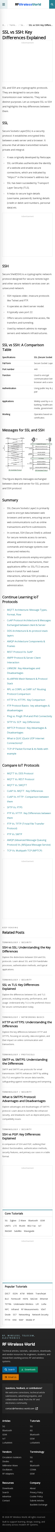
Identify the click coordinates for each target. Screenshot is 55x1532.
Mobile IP (30, 1319)
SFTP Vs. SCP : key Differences (23, 722)
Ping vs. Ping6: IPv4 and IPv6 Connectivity (29, 716)
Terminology (13, 25)
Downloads (7, 1488)
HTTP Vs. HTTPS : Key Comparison (26, 699)
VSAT (43, 1309)
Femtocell (15, 1298)
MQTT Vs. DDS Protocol (20, 773)
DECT (7, 1293)
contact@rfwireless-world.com (19, 1408)
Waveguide (29, 1231)
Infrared (15, 1309)
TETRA (8, 1304)
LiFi (37, 1304)
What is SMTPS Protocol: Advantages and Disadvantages (24, 1099)
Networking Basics (32, 1017)
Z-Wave (22, 1220)
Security (23, 25)
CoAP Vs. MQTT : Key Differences (25, 791)
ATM (22, 1293)
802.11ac (31, 1225)
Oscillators (7, 1469)
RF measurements (30, 1309)
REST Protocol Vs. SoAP (20, 652)
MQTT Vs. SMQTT (17, 785)
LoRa (43, 1304)
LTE (15, 1225)
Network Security (40, 1314)
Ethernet (44, 1298)
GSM (42, 1220)
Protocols (28, 1054)
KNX (14, 1319)
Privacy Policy (36, 1492)
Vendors (7, 1451)
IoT (40, 1225)
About (33, 1488)
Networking (24, 1314)
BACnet (34, 1298)
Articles (6, 1420)
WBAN (30, 1293)
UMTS (8, 1225)
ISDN (15, 1293)
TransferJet (40, 1293)
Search (5, 1492)
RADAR (8, 1231)
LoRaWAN (7, 1442)
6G (31, 1430)
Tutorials (35, 1420)
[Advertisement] (28, 62)
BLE (7, 1298)
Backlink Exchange (38, 1504)
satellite (18, 1231)
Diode (8, 1314)
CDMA (33, 1469)
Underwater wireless (23, 1304)
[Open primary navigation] (3, 4)
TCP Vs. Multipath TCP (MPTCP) (24, 850)
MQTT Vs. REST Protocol (20, 779)
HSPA (25, 1298)
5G (6, 1220)
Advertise (6, 1496)
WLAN (22, 1225)
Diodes (5, 1461)
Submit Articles (37, 1500)
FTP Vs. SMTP (14, 834)
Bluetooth (33, 1220)
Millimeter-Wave (10, 1465)
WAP (21, 1319)
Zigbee (13, 1220)
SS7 (14, 1314)
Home (4, 25)
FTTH (7, 1319)
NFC (7, 1309)
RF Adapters (8, 1473)
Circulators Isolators (11, 1457)
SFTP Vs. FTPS (14, 807)
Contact (6, 1500)
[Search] (52, 4)
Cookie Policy (36, 1496)
